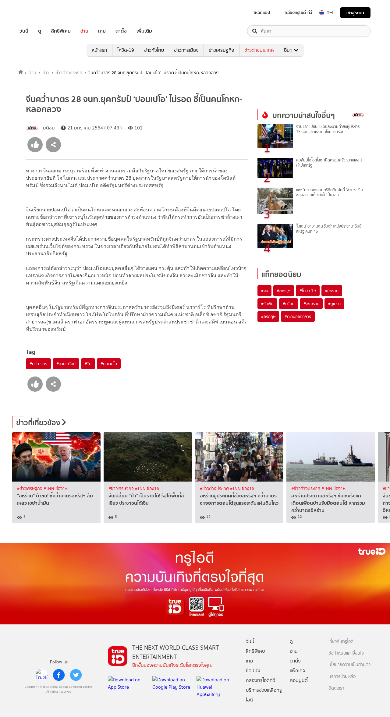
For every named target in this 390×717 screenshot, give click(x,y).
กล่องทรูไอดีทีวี (260, 680)
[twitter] (76, 675)
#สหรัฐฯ (283, 291)
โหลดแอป (262, 12)
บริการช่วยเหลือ (342, 676)
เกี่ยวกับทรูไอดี (340, 641)
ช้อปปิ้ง (253, 670)
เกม (102, 31)
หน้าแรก (99, 50)
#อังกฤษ (268, 316)
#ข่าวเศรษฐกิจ (30, 489)
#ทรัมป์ (288, 304)
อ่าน (84, 31)
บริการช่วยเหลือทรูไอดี (264, 695)
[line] (42, 675)
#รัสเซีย (267, 304)
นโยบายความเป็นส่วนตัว (349, 665)
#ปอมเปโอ (109, 364)
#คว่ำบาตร (38, 364)
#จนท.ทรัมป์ (66, 364)
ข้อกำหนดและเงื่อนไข (346, 653)
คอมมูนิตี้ (299, 680)
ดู (39, 31)
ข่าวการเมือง (186, 50)
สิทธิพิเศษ (61, 31)
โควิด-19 (125, 50)
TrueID (38, 12)
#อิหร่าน (332, 291)
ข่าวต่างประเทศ (259, 50)
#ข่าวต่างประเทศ (215, 489)
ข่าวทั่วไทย (154, 50)
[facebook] (59, 675)
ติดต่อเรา (336, 688)
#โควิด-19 (308, 291)
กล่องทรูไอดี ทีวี (298, 12)
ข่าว (45, 72)
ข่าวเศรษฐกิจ (221, 50)
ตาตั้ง (121, 31)
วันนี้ (24, 31)
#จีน (88, 364)
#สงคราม (311, 304)
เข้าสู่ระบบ (355, 12)
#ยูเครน (334, 304)
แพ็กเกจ (297, 670)
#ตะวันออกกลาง (298, 316)
